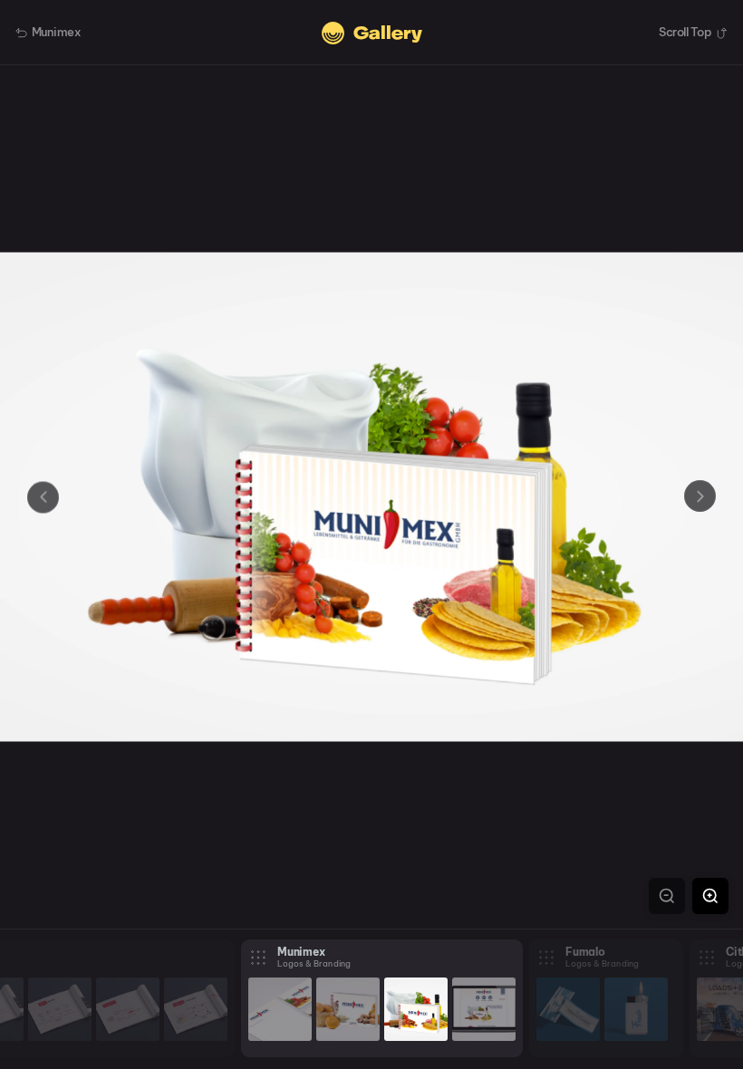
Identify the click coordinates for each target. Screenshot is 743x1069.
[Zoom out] (667, 896)
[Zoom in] (710, 896)
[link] (60, 1009)
